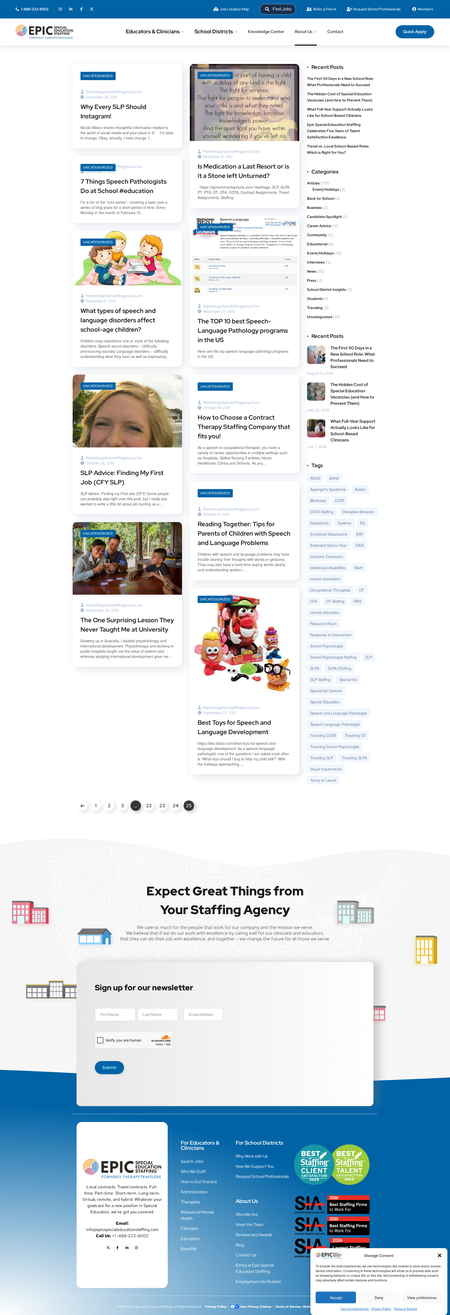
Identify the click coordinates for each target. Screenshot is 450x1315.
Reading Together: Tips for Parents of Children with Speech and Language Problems (244, 533)
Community (317, 235)
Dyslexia (344, 522)
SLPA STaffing (339, 668)
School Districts (214, 31)
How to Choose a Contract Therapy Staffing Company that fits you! (244, 426)
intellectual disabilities (328, 567)
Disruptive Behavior (358, 511)
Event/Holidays (325, 189)
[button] (439, 1255)
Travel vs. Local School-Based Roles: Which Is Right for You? (338, 149)
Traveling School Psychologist (334, 746)
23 (162, 806)
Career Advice (319, 225)
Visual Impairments (326, 769)
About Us (303, 31)
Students (315, 298)
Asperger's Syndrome (328, 489)
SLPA (314, 668)
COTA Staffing (321, 511)
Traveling (315, 307)
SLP (368, 657)
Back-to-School (320, 198)
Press (311, 280)
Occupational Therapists (330, 590)
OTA (313, 601)
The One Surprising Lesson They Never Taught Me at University (127, 624)
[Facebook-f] (81, 9)
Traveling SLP (321, 757)
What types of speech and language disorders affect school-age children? (118, 320)
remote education (324, 612)
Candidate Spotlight (324, 216)
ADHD (315, 478)
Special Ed (348, 679)
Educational (317, 244)
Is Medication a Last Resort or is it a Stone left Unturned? (243, 171)
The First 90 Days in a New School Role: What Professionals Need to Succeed (340, 81)
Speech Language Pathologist (335, 724)
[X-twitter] (91, 9)
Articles (313, 183)
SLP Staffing (320, 679)
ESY (359, 534)
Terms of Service (405, 1308)
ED (362, 522)
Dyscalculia (319, 522)
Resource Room (323, 623)
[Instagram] (60, 9)
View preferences (422, 1297)
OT (361, 590)
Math (358, 567)
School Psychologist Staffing (333, 657)
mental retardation (325, 578)
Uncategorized (98, 76)
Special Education (325, 701)
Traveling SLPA (354, 757)
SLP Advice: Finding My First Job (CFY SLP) (122, 477)
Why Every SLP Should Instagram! (113, 111)
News (311, 271)
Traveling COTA (323, 735)
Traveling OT (355, 735)
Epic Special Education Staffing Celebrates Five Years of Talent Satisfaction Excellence (334, 130)
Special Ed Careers (326, 690)
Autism (360, 489)
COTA (340, 500)
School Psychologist (326, 646)
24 (176, 806)
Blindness (318, 500)
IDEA (359, 545)
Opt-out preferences (355, 1308)
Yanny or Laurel (323, 780)
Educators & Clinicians (153, 31)
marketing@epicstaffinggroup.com (114, 91)
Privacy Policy (381, 1308)
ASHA (334, 478)
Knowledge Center (266, 31)
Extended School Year (328, 545)
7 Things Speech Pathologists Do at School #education (123, 186)
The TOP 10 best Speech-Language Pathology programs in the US (243, 330)
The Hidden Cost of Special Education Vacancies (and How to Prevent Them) (340, 97)
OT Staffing (335, 601)
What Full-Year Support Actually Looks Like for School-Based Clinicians (340, 112)
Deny (379, 1297)
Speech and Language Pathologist (338, 713)
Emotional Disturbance (328, 534)
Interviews (316, 262)
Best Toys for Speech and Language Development (234, 727)
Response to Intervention (331, 634)
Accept (336, 1297)
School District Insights (326, 289)
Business (314, 207)
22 (149, 806)
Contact (335, 31)
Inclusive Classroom (326, 556)
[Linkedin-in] (70, 9)
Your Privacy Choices (255, 1307)
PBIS (357, 601)
